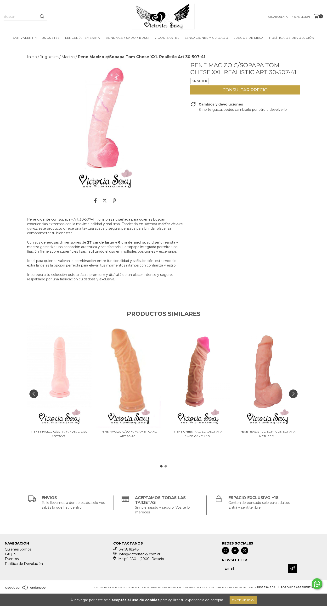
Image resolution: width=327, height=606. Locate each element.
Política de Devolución (291, 37)
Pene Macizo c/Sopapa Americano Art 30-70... (129, 434)
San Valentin (25, 37)
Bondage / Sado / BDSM (127, 37)
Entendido (243, 600)
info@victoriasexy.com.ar (139, 554)
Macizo (68, 57)
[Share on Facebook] (95, 200)
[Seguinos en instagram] (225, 550)
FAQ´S (10, 554)
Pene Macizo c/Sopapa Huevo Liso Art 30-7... (59, 434)
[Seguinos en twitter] (244, 550)
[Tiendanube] (26, 589)
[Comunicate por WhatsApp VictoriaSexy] (317, 583)
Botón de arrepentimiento (301, 587)
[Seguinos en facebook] (235, 550)
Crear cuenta (278, 16)
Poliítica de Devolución (24, 564)
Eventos (12, 559)
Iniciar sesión (300, 16)
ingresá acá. (266, 587)
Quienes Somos (18, 549)
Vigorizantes (166, 37)
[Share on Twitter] (104, 200)
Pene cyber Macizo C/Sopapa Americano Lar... (198, 434)
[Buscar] (42, 16)
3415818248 (129, 549)
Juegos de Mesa (249, 37)
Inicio (32, 57)
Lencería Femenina (82, 37)
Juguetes (51, 37)
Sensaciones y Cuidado (206, 37)
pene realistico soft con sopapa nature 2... (267, 434)
